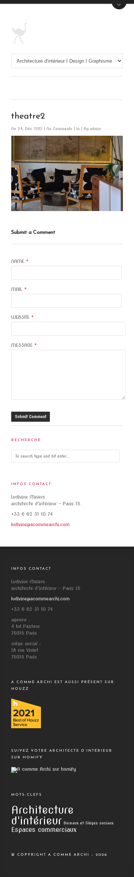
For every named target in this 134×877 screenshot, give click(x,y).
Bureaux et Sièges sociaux (89, 823)
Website (22, 317)
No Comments (60, 128)
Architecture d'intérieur (42, 815)
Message (24, 345)
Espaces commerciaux (44, 829)
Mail (19, 289)
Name (20, 261)
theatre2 (28, 116)
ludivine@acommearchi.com (40, 524)
